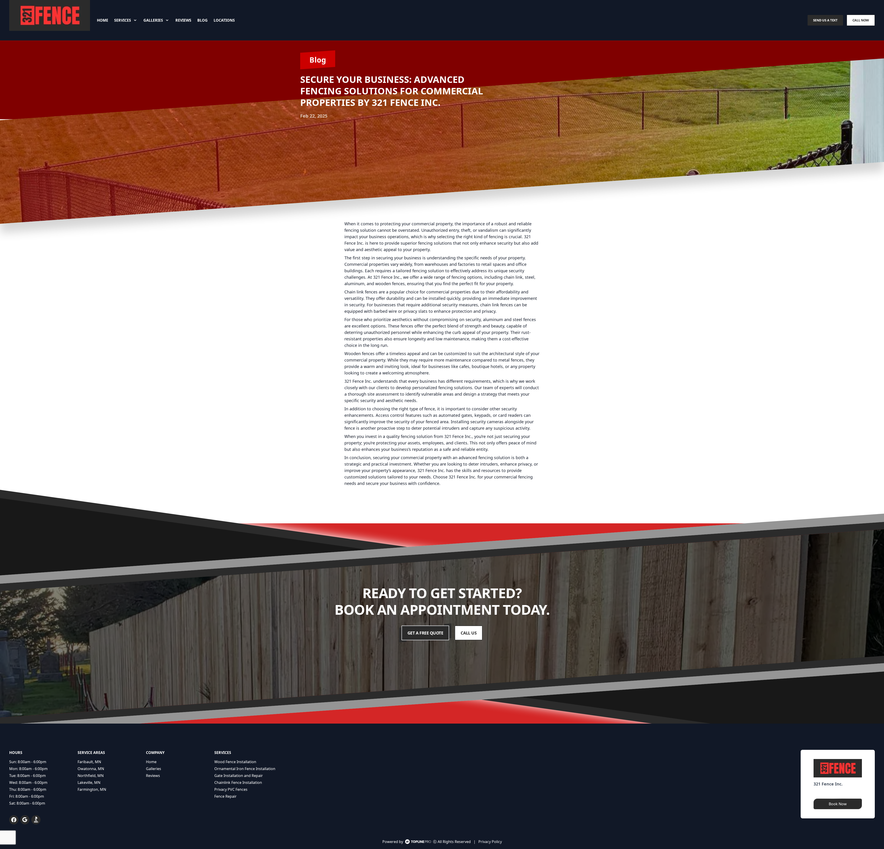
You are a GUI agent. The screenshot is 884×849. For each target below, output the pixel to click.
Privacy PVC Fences (230, 789)
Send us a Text (825, 20)
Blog (202, 20)
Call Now (860, 20)
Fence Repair (225, 796)
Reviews (183, 20)
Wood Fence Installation (235, 761)
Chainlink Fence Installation (238, 782)
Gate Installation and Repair (238, 775)
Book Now (838, 803)
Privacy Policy (490, 841)
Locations (224, 20)
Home (102, 20)
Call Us (469, 633)
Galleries (153, 768)
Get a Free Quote (425, 633)
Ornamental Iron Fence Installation (244, 768)
